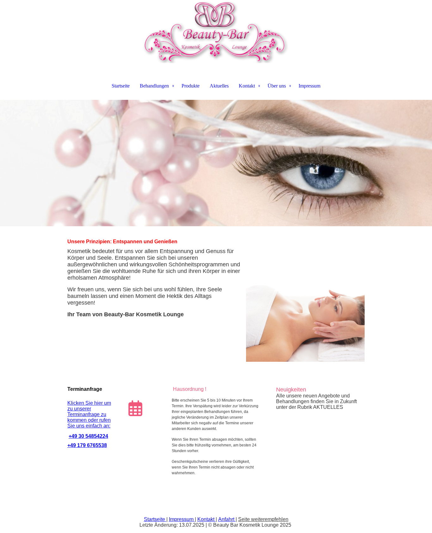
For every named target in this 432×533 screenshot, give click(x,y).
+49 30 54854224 (88, 436)
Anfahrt (227, 519)
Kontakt (247, 85)
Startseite (121, 85)
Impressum (309, 85)
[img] (216, 31)
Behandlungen (154, 85)
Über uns (277, 85)
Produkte (191, 85)
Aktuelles (219, 85)
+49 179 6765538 (87, 445)
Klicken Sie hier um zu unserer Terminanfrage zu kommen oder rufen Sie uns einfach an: (89, 414)
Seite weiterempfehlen (263, 519)
